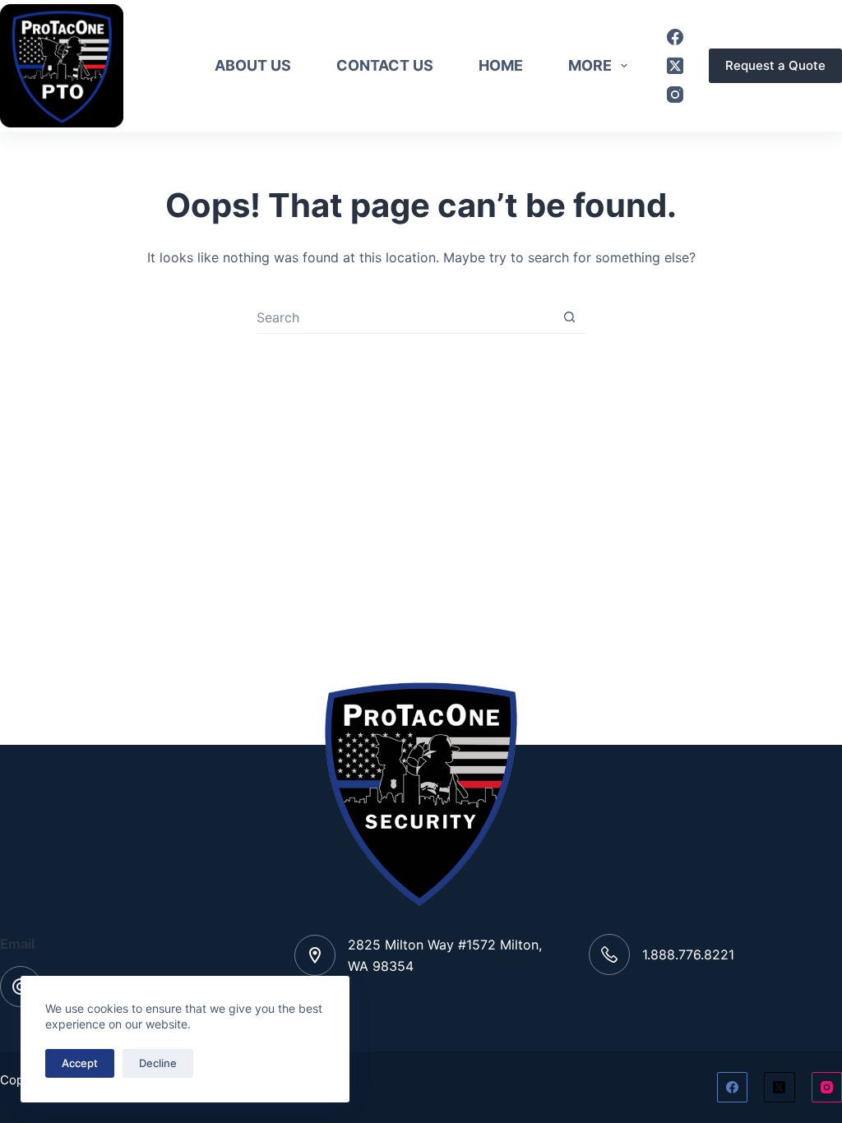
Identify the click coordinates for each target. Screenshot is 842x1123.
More (590, 65)
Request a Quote (775, 65)
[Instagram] (675, 94)
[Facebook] (675, 37)
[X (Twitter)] (675, 66)
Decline (158, 1063)
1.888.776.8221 (688, 954)
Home (501, 65)
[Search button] (569, 317)
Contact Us (384, 65)
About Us (253, 65)
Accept (80, 1063)
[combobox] (405, 317)
